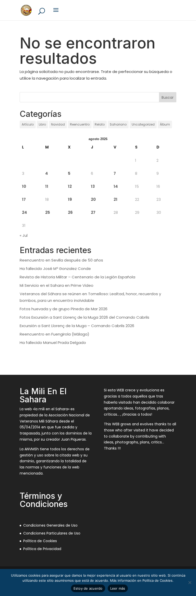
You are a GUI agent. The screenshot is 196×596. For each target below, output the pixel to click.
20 (93, 199)
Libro (42, 124)
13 (93, 186)
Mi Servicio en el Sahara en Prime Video (56, 285)
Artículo (28, 124)
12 (70, 186)
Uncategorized (143, 124)
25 (47, 212)
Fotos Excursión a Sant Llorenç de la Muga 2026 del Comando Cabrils (84, 317)
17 (24, 199)
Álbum (165, 124)
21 (115, 199)
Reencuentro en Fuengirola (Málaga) (54, 334)
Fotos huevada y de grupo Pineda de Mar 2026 (63, 309)
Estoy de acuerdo (88, 588)
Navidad (58, 124)
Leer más (117, 588)
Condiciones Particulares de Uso (51, 533)
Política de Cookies (40, 540)
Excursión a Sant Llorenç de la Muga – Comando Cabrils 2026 (77, 325)
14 (116, 186)
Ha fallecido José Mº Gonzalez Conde (55, 268)
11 (46, 186)
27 (93, 212)
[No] (189, 582)
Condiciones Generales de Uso (50, 525)
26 (70, 212)
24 (24, 212)
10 (24, 186)
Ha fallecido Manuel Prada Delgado (53, 342)
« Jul (24, 235)
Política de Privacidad (42, 548)
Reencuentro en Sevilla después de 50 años (61, 260)
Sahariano (118, 124)
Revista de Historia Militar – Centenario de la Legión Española (77, 277)
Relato (100, 124)
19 (70, 199)
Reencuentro (80, 124)
